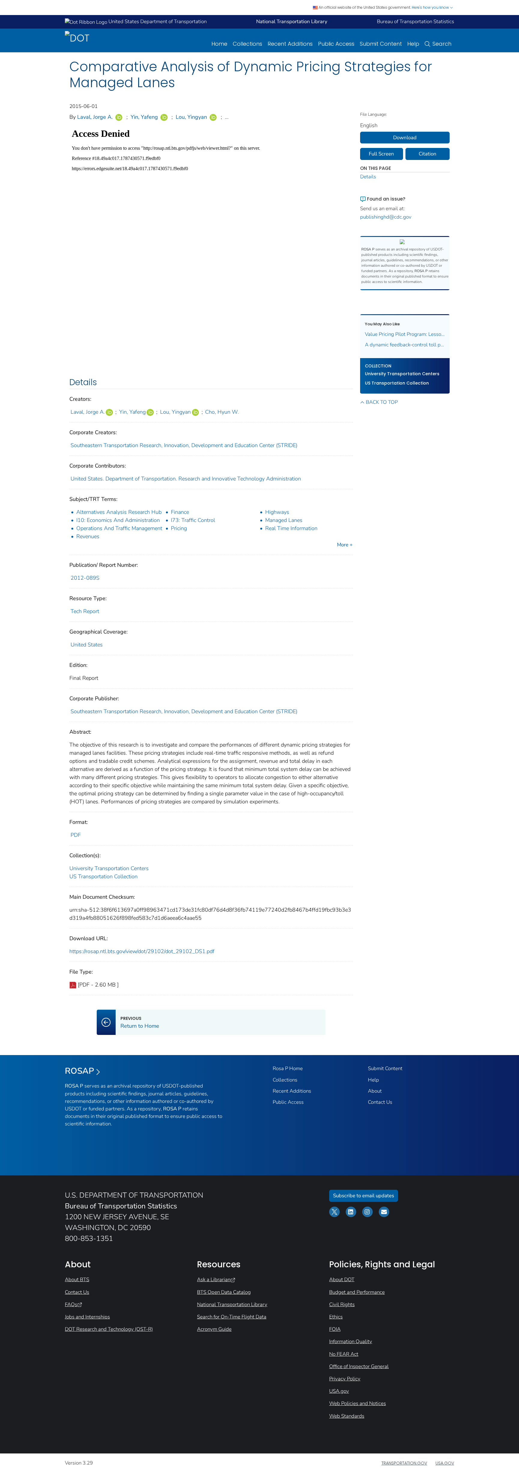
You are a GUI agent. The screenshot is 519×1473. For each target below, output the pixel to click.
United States (87, 644)
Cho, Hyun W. (222, 412)
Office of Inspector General (359, 1366)
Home (219, 44)
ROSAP (79, 1071)
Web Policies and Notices (357, 1403)
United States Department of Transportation (157, 21)
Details (368, 176)
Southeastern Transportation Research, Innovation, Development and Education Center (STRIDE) (184, 445)
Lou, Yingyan (191, 117)
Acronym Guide (214, 1329)
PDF (76, 835)
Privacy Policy (344, 1378)
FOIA (335, 1329)
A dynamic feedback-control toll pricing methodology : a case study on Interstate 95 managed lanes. (405, 344)
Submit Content (381, 44)
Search (441, 44)
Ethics (336, 1316)
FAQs (71, 1304)
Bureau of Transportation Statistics (415, 21)
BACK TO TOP (382, 402)
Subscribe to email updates (363, 1195)
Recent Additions (290, 44)
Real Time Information (291, 528)
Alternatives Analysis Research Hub (119, 512)
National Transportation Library (232, 1304)
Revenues (87, 536)
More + (345, 544)
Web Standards (346, 1416)
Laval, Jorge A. (95, 117)
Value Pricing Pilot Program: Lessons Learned (405, 334)
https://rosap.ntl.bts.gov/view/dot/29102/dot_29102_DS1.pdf (141, 951)
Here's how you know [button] (431, 7)
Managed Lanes (283, 520)
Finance (180, 512)
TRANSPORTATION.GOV (404, 1463)
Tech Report (85, 611)
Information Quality (350, 1341)
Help (413, 44)
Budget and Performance (357, 1292)
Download (405, 137)
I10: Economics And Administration (118, 520)
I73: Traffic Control (193, 520)
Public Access (336, 44)
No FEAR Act (343, 1354)
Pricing (179, 528)
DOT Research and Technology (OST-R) (109, 1329)
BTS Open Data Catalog (224, 1292)
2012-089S (85, 578)
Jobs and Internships (87, 1316)
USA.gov (339, 1391)
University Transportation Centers (109, 868)
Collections (247, 44)
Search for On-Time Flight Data (231, 1316)
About (375, 1091)
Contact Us (380, 1102)
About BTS (77, 1279)
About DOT (341, 1279)
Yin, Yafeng (144, 117)
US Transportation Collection (103, 876)
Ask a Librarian (213, 1279)
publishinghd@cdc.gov (385, 216)
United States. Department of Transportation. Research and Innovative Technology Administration (186, 478)
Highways (277, 512)
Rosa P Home (288, 1068)
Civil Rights (342, 1304)
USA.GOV (445, 1463)
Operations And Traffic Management (119, 528)
